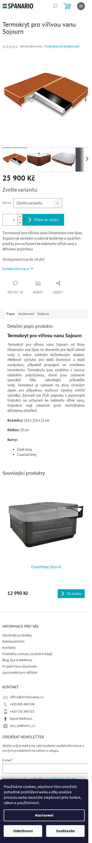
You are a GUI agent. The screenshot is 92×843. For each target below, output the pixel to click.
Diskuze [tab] (43, 314)
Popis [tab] (11, 314)
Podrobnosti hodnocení (62, 46)
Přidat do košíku (46, 220)
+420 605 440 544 (22, 704)
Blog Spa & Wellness (17, 660)
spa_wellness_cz (22, 725)
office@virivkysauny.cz (27, 697)
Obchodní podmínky (17, 635)
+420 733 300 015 (22, 711)
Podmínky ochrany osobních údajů (27, 654)
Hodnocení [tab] (26, 314)
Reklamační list (13, 641)
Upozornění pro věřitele (20, 672)
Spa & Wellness (21, 718)
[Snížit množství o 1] (19, 222)
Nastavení (44, 815)
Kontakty (9, 647)
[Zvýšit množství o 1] (19, 217)
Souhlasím (65, 831)
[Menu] (81, 6)
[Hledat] (55, 6)
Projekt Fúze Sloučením (19, 666)
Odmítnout (23, 831)
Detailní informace (15, 268)
